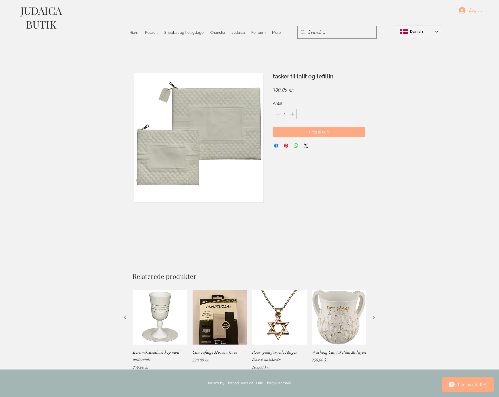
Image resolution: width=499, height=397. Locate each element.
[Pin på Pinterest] (286, 146)
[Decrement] (277, 114)
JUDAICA (41, 10)
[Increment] (292, 114)
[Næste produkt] (374, 317)
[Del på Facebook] (276, 146)
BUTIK (41, 24)
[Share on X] (306, 146)
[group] (249, 330)
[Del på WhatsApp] (296, 146)
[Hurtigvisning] (160, 317)
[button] (184, 32)
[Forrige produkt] (125, 317)
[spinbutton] (285, 114)
